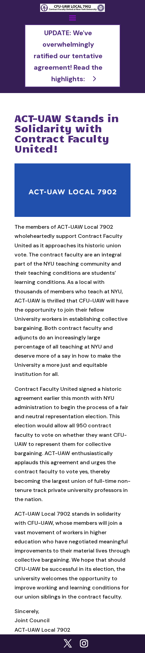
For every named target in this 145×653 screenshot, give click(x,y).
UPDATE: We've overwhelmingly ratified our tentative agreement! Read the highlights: (68, 55)
